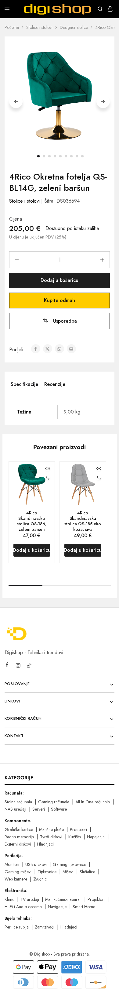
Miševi (68, 872)
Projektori (96, 899)
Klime (9, 899)
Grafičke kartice (19, 829)
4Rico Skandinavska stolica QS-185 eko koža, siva (82, 521)
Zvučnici (40, 879)
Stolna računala (18, 802)
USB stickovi (36, 864)
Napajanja (96, 837)
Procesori (78, 829)
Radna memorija (19, 837)
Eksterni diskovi (18, 844)
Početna (12, 27)
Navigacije (57, 907)
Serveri (38, 809)
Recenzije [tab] (54, 384)
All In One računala (92, 802)
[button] (59, 321)
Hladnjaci (45, 844)
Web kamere (16, 879)
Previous (16, 101)
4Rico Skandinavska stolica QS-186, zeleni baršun (31, 521)
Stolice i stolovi (39, 27)
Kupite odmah (59, 300)
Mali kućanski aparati (63, 899)
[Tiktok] (28, 666)
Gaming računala (53, 802)
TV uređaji (29, 899)
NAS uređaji (15, 809)
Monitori (12, 864)
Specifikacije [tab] (24, 384)
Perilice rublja (17, 927)
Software (59, 809)
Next (103, 101)
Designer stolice (74, 27)
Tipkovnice (47, 872)
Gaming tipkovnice (69, 864)
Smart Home (84, 907)
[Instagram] (18, 666)
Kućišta (74, 837)
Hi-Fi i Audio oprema (23, 907)
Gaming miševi (18, 872)
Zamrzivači (44, 927)
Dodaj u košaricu (59, 280)
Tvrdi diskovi (51, 837)
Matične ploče (51, 829)
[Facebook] (7, 665)
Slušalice (87, 872)
